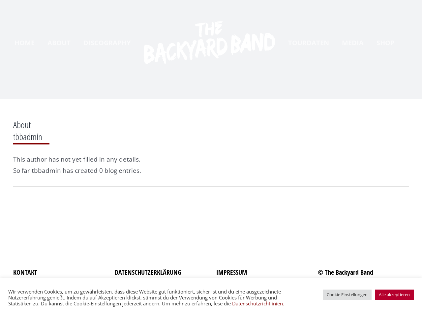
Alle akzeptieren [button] (394, 294)
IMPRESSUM (231, 272)
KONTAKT (25, 272)
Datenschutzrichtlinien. (258, 303)
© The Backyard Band (345, 272)
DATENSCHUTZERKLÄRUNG (148, 272)
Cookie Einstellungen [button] (347, 294)
